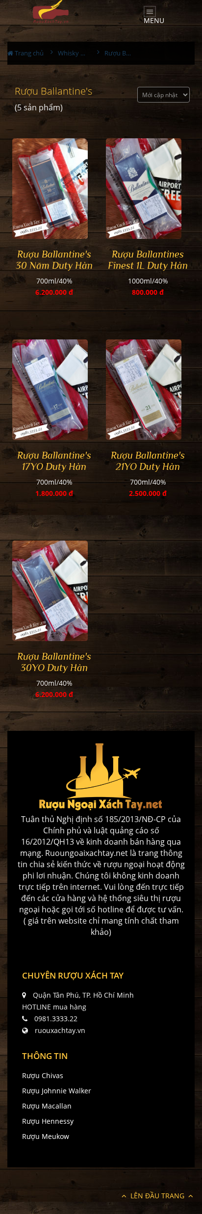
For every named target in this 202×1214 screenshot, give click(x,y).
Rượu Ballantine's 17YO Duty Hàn (54, 461)
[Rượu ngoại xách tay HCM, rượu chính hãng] (101, 777)
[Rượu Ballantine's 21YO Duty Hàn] (148, 389)
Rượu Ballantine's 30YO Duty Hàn (54, 662)
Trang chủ (28, 53)
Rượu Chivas (42, 1075)
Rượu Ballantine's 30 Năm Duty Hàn (54, 260)
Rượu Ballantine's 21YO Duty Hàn (148, 461)
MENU (154, 18)
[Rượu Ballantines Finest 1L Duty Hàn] (148, 188)
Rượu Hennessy (48, 1121)
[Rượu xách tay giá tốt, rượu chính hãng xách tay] (50, 12)
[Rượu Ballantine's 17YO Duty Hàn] (54, 389)
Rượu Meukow (45, 1136)
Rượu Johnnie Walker (56, 1090)
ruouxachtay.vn (60, 1030)
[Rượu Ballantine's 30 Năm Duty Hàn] (54, 188)
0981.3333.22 (55, 1018)
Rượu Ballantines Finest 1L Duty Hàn (148, 260)
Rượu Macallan (47, 1106)
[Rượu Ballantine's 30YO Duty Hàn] (54, 591)
